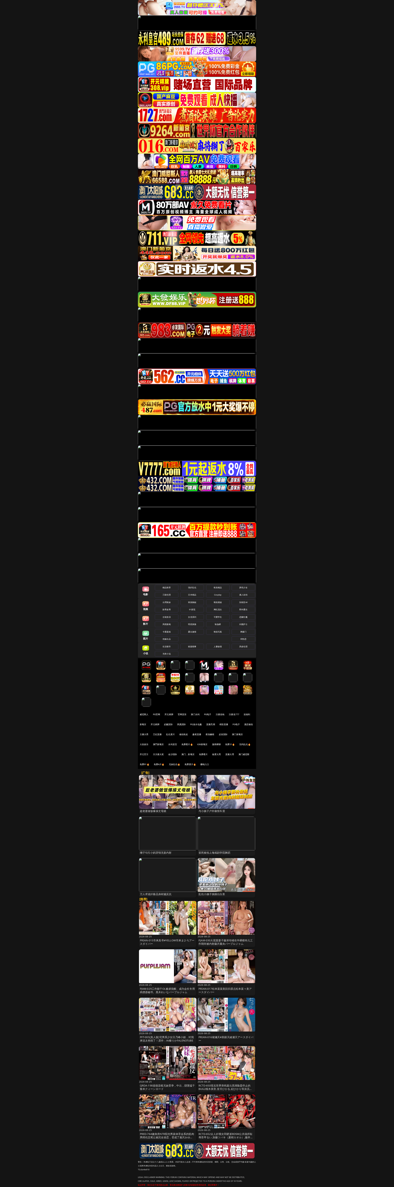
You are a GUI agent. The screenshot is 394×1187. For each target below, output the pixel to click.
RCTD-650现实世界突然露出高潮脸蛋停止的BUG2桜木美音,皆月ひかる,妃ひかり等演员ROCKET (224, 1089)
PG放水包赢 (196, 724)
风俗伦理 (243, 646)
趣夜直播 (196, 734)
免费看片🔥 (187, 744)
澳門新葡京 (158, 744)
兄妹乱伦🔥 (174, 764)
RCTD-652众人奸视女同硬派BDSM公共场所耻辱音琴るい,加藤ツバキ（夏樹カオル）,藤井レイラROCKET (226, 1137)
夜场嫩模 (210, 734)
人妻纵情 (218, 646)
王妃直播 (157, 734)
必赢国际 (168, 724)
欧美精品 (218, 587)
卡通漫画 (167, 631)
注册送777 (234, 714)
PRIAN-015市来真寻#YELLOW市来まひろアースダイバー (167, 942)
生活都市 (167, 646)
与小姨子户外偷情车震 (212, 811)
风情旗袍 (167, 624)
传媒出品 (167, 639)
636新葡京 (202, 744)
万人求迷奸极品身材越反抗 (156, 894)
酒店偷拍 (248, 724)
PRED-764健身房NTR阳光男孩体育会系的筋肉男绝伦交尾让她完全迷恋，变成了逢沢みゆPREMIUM (167, 1137)
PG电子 (207, 714)
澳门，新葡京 (188, 754)
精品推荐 (167, 587)
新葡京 (143, 724)
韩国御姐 (192, 602)
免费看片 (203, 754)
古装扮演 (167, 617)
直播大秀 (229, 754)
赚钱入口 (204, 764)
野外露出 (243, 609)
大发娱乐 (144, 744)
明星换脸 (192, 624)
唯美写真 (218, 631)
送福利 (247, 714)
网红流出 (218, 609)
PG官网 (156, 714)
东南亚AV (243, 602)
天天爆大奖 (158, 754)
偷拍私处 (183, 734)
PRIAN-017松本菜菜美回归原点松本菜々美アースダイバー (225, 990)
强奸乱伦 (192, 587)
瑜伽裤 (218, 624)
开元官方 (144, 754)
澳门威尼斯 (244, 754)
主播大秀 (144, 734)
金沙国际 (172, 754)
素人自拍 (243, 594)
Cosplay (217, 594)
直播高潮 (210, 724)
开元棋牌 (169, 714)
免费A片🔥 (159, 764)
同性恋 (243, 639)
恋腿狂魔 (243, 617)
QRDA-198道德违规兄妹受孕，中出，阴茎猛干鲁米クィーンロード (167, 1087)
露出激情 (192, 631)
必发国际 (223, 734)
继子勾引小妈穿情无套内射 (156, 852)
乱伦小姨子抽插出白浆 (212, 894)
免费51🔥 (230, 744)
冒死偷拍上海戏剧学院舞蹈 (214, 852)
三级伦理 (167, 594)
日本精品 (192, 594)
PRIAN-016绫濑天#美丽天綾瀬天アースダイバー (226, 1038)
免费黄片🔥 (190, 764)
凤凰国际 (181, 724)
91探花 (192, 609)
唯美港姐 (218, 602)
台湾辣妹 (167, 602)
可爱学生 (218, 617)
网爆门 (243, 631)
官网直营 (182, 714)
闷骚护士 (243, 624)
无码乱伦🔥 (245, 744)
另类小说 (167, 653)
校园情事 (192, 646)
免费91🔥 (144, 764)
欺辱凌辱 (167, 609)
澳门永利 (195, 714)
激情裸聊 (216, 744)
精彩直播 (223, 724)
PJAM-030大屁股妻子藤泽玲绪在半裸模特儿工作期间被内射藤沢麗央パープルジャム (226, 942)
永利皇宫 (172, 744)
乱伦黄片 (170, 734)
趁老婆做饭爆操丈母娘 (153, 811)
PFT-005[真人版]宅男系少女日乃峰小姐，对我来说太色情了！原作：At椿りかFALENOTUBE (167, 1038)
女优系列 (192, 617)
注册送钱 (220, 714)
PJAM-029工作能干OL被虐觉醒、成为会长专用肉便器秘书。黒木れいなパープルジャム (167, 990)
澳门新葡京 (237, 734)
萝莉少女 (243, 587)
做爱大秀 (216, 754)
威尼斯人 (144, 714)
